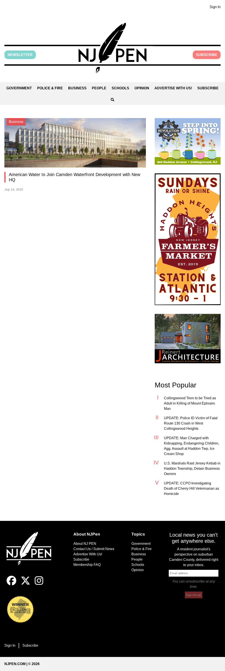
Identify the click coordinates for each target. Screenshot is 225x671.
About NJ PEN (84, 543)
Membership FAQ (87, 565)
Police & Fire (50, 88)
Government (19, 88)
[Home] (31, 554)
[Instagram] (39, 584)
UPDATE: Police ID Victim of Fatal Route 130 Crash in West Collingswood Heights (191, 423)
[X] (25, 584)
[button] (112, 48)
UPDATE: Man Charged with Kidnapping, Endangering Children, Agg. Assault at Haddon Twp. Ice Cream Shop (191, 446)
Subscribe (206, 55)
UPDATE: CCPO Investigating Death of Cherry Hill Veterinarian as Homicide (191, 488)
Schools (120, 88)
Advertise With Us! (173, 88)
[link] (188, 141)
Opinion (141, 88)
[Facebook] (11, 584)
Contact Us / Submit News (93, 549)
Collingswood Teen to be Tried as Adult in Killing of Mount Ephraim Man (190, 403)
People (99, 88)
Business (77, 88)
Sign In (215, 7)
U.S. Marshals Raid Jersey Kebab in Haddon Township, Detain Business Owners (192, 468)
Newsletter (20, 55)
